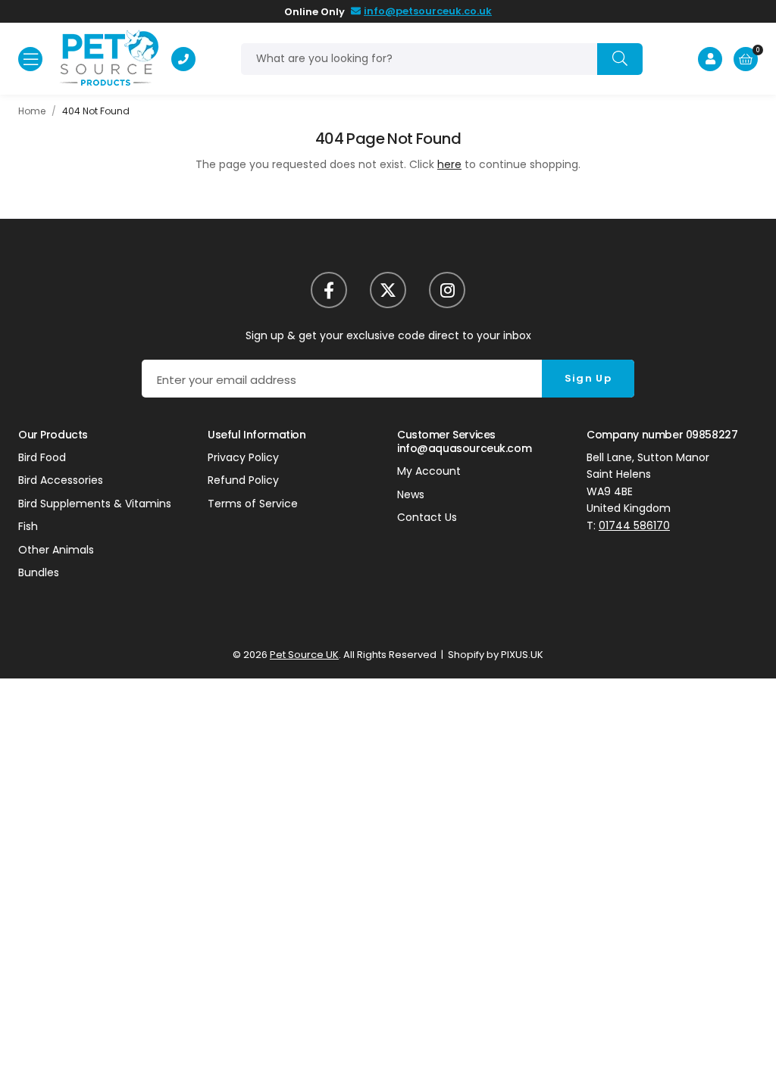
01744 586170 (634, 525)
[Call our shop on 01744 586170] (183, 59)
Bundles (38, 572)
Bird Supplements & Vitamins (94, 503)
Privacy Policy (243, 457)
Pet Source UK (109, 59)
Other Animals (56, 549)
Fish (28, 526)
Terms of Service (253, 503)
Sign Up (588, 378)
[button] (746, 59)
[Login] (710, 59)
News (410, 494)
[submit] (620, 59)
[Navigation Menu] (30, 59)
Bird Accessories (60, 480)
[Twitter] (388, 290)
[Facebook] (329, 290)
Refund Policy (243, 480)
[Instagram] (447, 290)
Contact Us (427, 517)
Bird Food (42, 457)
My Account (429, 471)
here (449, 164)
